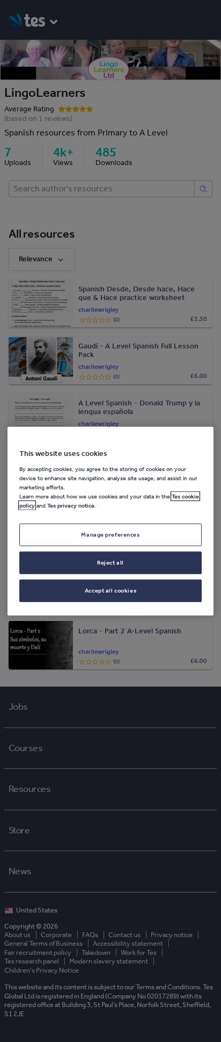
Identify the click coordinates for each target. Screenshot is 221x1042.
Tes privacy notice (70, 505)
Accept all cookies (110, 590)
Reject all (110, 562)
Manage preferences (110, 534)
